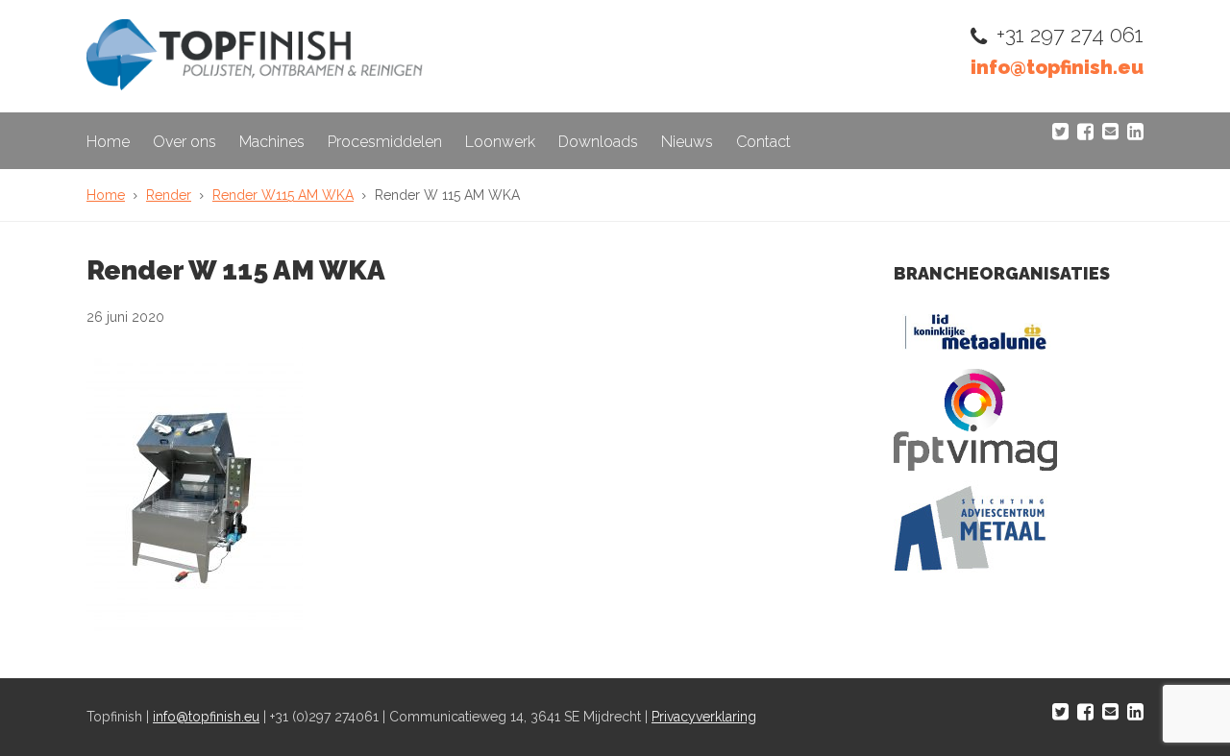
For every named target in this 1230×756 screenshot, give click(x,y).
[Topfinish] (254, 85)
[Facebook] (1085, 131)
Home (108, 142)
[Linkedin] (1135, 131)
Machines (272, 142)
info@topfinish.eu (1057, 67)
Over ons (184, 142)
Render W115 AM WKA (283, 195)
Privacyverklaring (704, 716)
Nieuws (687, 142)
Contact (763, 142)
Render (168, 195)
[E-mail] (1110, 131)
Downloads (598, 142)
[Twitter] (1060, 131)
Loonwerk (500, 142)
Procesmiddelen (385, 142)
